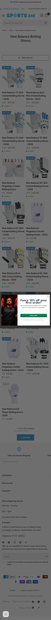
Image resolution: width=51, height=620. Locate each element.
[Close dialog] (48, 296)
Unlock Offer (33, 315)
